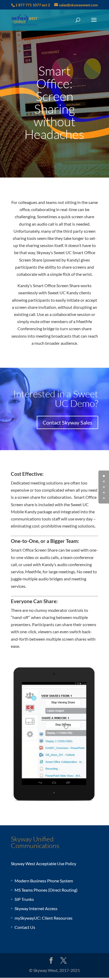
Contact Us (25, 927)
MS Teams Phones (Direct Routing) (46, 889)
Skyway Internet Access (36, 908)
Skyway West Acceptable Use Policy (43, 863)
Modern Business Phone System (44, 880)
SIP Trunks (24, 899)
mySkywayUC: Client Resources (43, 917)
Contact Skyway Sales (67, 422)
